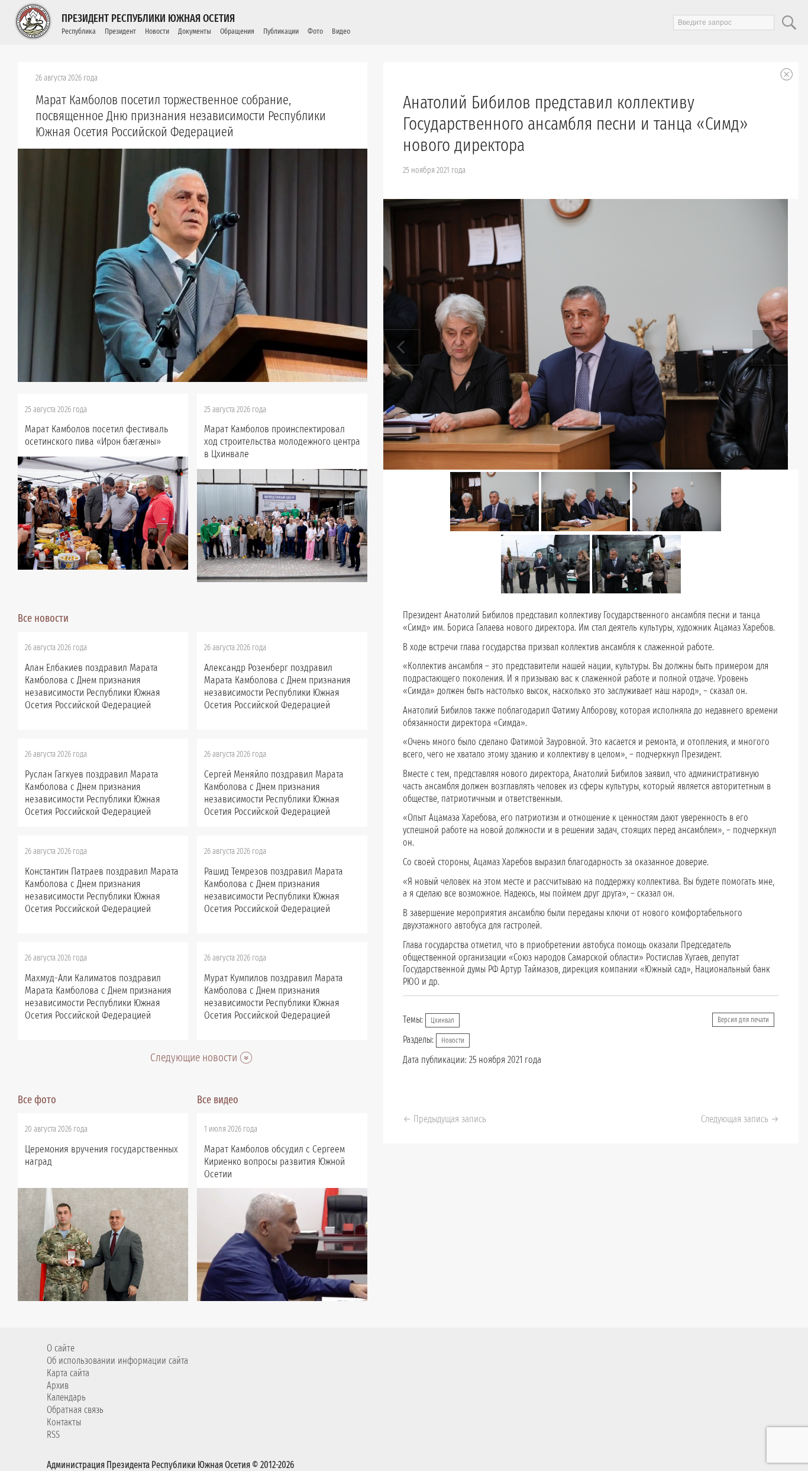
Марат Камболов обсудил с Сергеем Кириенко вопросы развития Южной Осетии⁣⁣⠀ (274, 1161)
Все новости (43, 618)
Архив (58, 1385)
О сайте (61, 1348)
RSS (53, 1434)
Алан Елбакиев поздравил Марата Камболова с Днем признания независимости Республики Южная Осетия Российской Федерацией (92, 686)
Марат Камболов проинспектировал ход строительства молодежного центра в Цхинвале (282, 441)
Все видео (217, 1099)
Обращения (237, 31)
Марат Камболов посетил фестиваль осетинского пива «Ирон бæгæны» (96, 435)
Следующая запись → (740, 1119)
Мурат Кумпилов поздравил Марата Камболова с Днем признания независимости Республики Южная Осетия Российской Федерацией (273, 997)
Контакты (64, 1422)
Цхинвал (442, 1020)
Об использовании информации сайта (117, 1360)
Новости (157, 31)
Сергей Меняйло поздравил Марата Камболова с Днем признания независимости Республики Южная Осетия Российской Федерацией (274, 793)
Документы (194, 31)
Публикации (281, 31)
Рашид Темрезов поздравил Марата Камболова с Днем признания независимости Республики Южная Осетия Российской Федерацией (273, 890)
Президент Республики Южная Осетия (148, 18)
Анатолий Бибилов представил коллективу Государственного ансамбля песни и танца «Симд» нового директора (575, 124)
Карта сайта (68, 1373)
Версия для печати (743, 1020)
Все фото (37, 1099)
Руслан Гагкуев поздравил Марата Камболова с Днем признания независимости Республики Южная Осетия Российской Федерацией (92, 793)
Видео (341, 31)
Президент (120, 31)
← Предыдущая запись (444, 1119)
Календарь (66, 1397)
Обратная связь (75, 1409)
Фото (315, 31)
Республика (79, 31)
